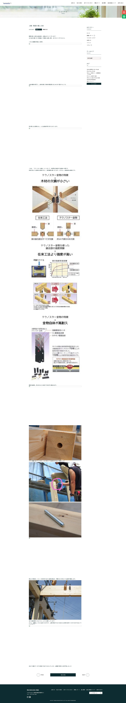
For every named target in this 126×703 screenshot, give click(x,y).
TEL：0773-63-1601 (32, 694)
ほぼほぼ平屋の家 (92, 79)
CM (95, 69)
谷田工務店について (112, 3)
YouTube (90, 71)
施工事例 (104, 3)
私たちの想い (79, 3)
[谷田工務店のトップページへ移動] (7, 3)
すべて (88, 33)
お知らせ (73, 3)
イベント (89, 42)
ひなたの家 (97, 78)
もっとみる (93, 83)
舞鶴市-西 (45, 29)
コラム (88, 45)
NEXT (83, 675)
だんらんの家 (91, 78)
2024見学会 (90, 69)
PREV (42, 675)
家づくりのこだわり (88, 3)
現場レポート (97, 3)
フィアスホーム (93, 693)
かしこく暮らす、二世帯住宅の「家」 (94, 73)
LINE (98, 69)
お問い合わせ (120, 3)
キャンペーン (91, 81)
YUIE (94, 71)
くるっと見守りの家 (92, 76)
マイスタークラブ (91, 37)
